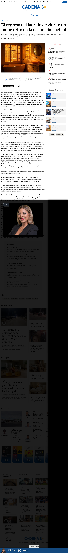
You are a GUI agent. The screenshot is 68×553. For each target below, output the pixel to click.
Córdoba (34, 10)
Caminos (11, 1)
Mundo (46, 10)
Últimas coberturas (29, 1)
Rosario (40, 10)
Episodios (54, 98)
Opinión (16, 1)
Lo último (56, 44)
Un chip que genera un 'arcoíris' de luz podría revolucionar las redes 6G (56, 59)
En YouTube (42, 1)
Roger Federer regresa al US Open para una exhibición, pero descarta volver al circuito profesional (57, 81)
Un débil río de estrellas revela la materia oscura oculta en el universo (56, 66)
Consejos (4, 20)
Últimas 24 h (36, 1)
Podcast (52, 134)
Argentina (28, 10)
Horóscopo (52, 1)
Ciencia (52, 55)
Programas (21, 1)
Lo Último (22, 10)
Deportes (6, 1)
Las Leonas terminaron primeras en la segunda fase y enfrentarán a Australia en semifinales (56, 51)
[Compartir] (19, 86)
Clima (48, 1)
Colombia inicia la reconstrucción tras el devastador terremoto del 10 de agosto (57, 73)
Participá (64, 1)
